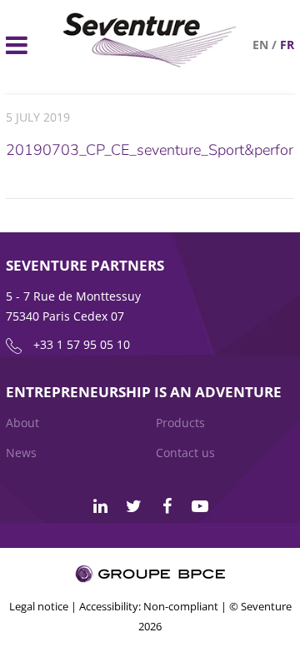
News (21, 452)
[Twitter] (133, 506)
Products (180, 423)
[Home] (149, 63)
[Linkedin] (100, 506)
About (22, 423)
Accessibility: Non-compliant (148, 606)
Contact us (185, 452)
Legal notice (38, 606)
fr (287, 44)
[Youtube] (200, 506)
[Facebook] (166, 506)
